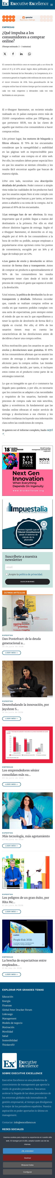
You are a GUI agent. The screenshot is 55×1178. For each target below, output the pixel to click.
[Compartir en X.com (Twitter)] (4, 54)
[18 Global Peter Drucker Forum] (27, 470)
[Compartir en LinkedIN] (21, 54)
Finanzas (7, 1005)
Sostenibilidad (9, 1040)
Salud (5, 1036)
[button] (51, 4)
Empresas (8, 27)
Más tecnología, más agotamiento (26, 836)
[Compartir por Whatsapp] (29, 54)
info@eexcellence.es (25, 1122)
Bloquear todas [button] (27, 1165)
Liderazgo (7, 1014)
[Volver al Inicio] (25, 4)
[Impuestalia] (27, 523)
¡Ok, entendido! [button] (28, 1151)
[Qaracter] (27, 18)
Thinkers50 (8, 1044)
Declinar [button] (27, 1158)
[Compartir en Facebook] (13, 54)
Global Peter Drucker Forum (17, 1009)
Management (9, 1018)
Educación (7, 996)
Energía (6, 1001)
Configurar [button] (27, 1172)
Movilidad (7, 1031)
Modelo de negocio (12, 1023)
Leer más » (11, 653)
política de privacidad (30, 574)
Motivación (8, 1027)
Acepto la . (26, 574)
